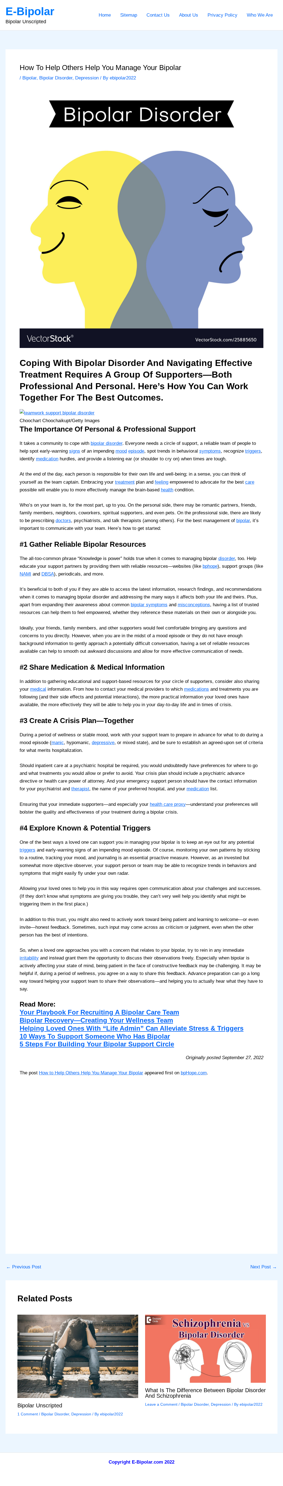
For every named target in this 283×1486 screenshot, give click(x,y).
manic (57, 742)
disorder (226, 558)
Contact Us (158, 15)
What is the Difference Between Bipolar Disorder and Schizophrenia (205, 1393)
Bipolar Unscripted (39, 1405)
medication (47, 458)
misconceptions (194, 604)
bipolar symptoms (149, 604)
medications (196, 689)
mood (121, 451)
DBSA (47, 574)
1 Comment (27, 1414)
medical (38, 689)
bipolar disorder (106, 443)
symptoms (210, 451)
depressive (103, 742)
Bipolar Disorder (55, 78)
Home (105, 15)
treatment (125, 482)
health (167, 489)
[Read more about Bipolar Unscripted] (77, 1356)
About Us (188, 15)
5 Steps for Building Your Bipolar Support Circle (97, 1044)
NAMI (25, 574)
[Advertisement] (141, 1123)
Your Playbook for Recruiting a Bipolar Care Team (99, 1012)
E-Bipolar (30, 11)
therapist (80, 788)
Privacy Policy (222, 15)
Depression (87, 78)
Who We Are (260, 15)
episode (136, 451)
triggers (253, 451)
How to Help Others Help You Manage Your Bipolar (91, 1072)
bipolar (243, 520)
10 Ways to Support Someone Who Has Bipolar (95, 1036)
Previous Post (23, 1267)
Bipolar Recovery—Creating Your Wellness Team (96, 1020)
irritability (29, 958)
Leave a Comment (161, 1404)
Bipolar (29, 78)
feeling (161, 482)
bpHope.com (194, 1072)
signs (74, 451)
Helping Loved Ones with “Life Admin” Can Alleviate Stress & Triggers (131, 1028)
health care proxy (168, 804)
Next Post (263, 1267)
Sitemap (128, 15)
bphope (210, 566)
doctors (63, 520)
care (249, 482)
